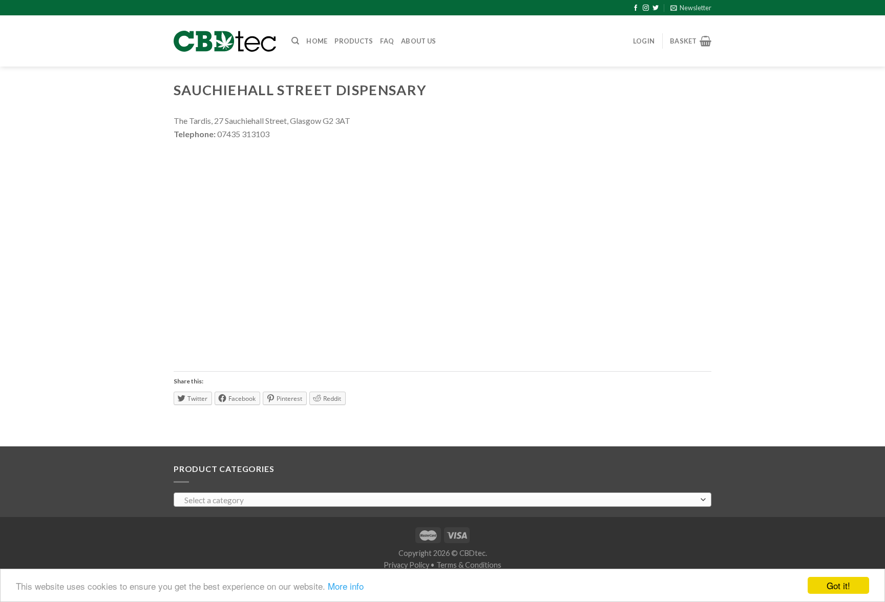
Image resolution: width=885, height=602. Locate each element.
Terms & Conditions (468, 565)
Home (316, 41)
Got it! (838, 585)
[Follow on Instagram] (646, 8)
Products (353, 41)
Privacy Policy (406, 565)
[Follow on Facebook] (636, 8)
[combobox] (442, 499)
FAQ (387, 41)
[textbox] (440, 500)
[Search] (295, 41)
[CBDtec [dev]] (225, 41)
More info (346, 585)
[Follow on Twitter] (655, 8)
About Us (418, 41)
